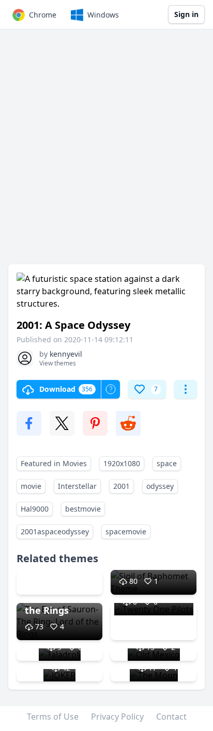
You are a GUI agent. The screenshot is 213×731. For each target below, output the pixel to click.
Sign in (186, 14)
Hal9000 (35, 509)
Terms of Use (53, 716)
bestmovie (83, 509)
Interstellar (77, 486)
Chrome (42, 15)
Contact (171, 716)
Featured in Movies (54, 463)
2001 (121, 486)
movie (31, 486)
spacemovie (125, 531)
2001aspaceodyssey (55, 531)
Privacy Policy (117, 716)
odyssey (160, 486)
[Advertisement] (106, 151)
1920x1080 (121, 463)
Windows (103, 15)
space (167, 463)
